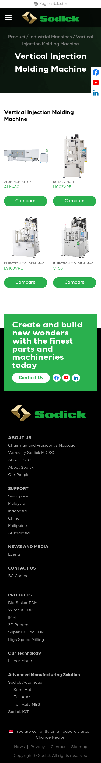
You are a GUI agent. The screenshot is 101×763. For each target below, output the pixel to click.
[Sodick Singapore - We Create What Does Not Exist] (51, 17)
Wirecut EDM (20, 610)
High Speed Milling (26, 640)
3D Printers (18, 625)
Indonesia (17, 511)
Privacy (37, 747)
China (13, 519)
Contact (58, 747)
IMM (12, 618)
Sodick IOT (18, 712)
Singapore (18, 497)
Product (16, 37)
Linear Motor (20, 661)
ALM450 (11, 187)
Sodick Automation (26, 683)
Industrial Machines (50, 37)
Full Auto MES (26, 705)
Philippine (17, 526)
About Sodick (21, 468)
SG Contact (19, 576)
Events (14, 555)
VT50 (58, 269)
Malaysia (16, 504)
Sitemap (79, 747)
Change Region (50, 738)
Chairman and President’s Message (41, 446)
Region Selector (53, 4)
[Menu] (8, 17)
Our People (19, 475)
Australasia (19, 533)
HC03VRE (62, 187)
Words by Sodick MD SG (31, 453)
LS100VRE (13, 269)
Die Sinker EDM (22, 603)
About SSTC (19, 460)
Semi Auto (23, 690)
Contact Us (31, 378)
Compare (25, 201)
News (19, 747)
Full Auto (22, 697)
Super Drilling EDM (26, 632)
